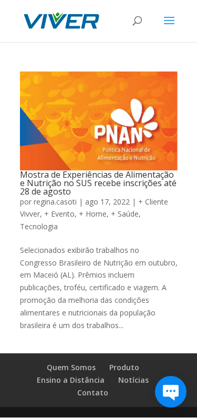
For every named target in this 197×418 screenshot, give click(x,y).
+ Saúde (125, 214)
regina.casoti (55, 202)
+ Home (93, 214)
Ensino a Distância (71, 380)
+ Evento (59, 214)
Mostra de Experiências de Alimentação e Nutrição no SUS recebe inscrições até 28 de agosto (98, 183)
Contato (92, 392)
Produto (124, 367)
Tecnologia (39, 226)
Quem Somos (71, 367)
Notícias (133, 380)
